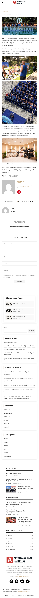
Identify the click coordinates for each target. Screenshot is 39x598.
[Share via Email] (32, 201)
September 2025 (8, 413)
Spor (5, 449)
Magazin (6, 445)
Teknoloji (6, 452)
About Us (13, 595)
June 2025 (6, 423)
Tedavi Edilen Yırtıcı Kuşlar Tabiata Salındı (15, 349)
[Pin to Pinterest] (24, 201)
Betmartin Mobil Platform (19, 227)
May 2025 (6, 427)
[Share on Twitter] (22, 201)
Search (5, 327)
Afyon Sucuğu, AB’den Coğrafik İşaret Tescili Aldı (22, 385)
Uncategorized (7, 456)
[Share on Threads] (28, 201)
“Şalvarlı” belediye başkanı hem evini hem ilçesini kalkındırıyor (18, 503)
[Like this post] (19, 201)
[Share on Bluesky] (30, 201)
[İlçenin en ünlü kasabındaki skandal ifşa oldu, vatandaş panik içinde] (11, 520)
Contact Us (21, 595)
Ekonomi (6, 438)
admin (9, 14)
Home (6, 595)
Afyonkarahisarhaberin (23, 591)
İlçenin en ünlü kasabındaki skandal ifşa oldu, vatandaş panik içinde (25, 520)
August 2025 (7, 416)
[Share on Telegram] (26, 201)
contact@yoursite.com (22, 576)
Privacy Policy (30, 595)
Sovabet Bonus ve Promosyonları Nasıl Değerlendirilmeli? (18, 346)
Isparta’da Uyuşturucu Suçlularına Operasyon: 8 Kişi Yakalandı (17, 511)
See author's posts (24, 187)
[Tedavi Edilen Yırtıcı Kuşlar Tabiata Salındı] (11, 489)
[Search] (36, 3)
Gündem (6, 442)
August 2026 (7, 409)
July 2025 (6, 420)
